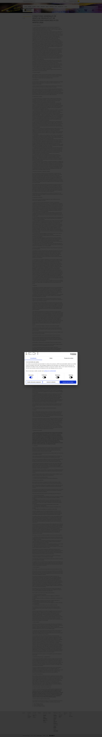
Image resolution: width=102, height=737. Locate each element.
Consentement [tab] (33, 358)
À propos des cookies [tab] (68, 358)
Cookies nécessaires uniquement (34, 382)
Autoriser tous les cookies (68, 382)
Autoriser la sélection (51, 382)
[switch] (44, 377)
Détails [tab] (51, 358)
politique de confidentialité (50, 370)
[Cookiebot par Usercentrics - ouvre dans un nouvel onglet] (71, 354)
